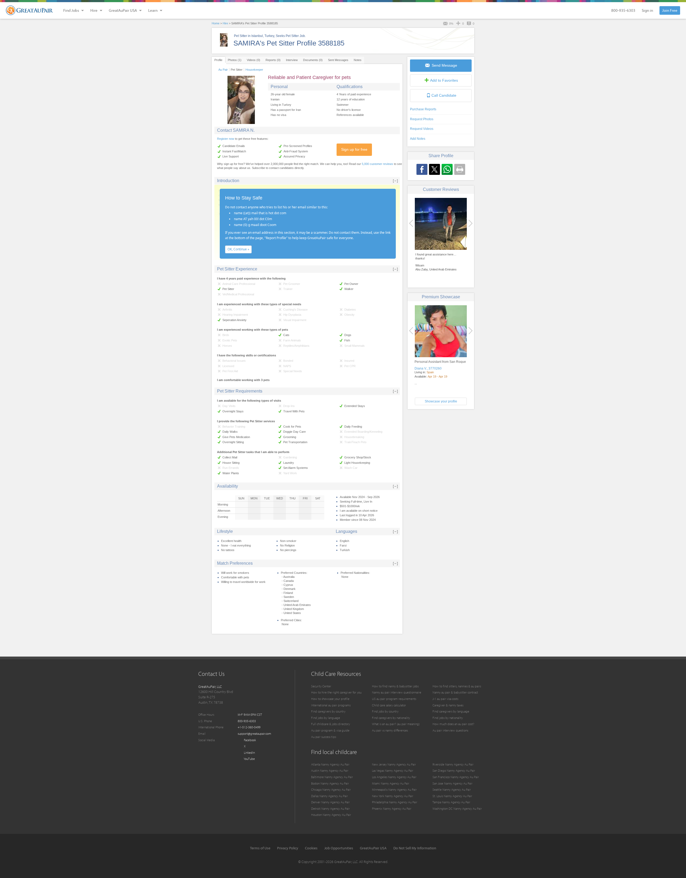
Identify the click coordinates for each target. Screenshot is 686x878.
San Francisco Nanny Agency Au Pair (456, 777)
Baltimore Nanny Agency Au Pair (332, 777)
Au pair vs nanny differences (390, 730)
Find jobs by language (325, 718)
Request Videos (421, 129)
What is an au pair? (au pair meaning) (396, 724)
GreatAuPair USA (373, 848)
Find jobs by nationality (448, 718)
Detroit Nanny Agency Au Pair (330, 809)
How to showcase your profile (330, 699)
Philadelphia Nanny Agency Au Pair (394, 802)
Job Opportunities (338, 848)
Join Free (669, 10)
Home (215, 23)
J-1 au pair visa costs (445, 699)
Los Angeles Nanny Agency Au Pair (394, 777)
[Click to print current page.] (459, 169)
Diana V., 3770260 (428, 368)
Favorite (444, 80)
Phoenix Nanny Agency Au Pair (391, 809)
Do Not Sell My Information (414, 848)
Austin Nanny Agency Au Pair (329, 770)
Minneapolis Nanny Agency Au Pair (394, 789)
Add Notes (417, 139)
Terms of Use (260, 848)
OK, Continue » (238, 249)
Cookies (311, 848)
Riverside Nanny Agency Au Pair (453, 764)
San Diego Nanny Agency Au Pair (454, 770)
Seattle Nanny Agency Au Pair (452, 789)
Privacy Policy (287, 848)
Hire (225, 23)
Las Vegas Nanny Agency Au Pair (392, 770)
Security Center (321, 686)
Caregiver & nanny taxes (448, 705)
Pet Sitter (237, 69)
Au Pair (223, 69)
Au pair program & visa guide (330, 730)
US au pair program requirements (394, 699)
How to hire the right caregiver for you (336, 692)
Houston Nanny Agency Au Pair (331, 815)
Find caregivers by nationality (391, 718)
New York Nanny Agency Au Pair (392, 796)
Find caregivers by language (451, 711)
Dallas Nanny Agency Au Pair (329, 796)
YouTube (249, 759)
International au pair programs (331, 705)
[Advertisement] (440, 450)
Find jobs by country (385, 711)
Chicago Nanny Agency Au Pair (331, 789)
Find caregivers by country (328, 711)
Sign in (647, 10)
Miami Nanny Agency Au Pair (390, 783)
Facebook (249, 740)
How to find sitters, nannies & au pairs (457, 686)
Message (444, 65)
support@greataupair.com (254, 734)
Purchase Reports (423, 109)
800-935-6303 (623, 10)
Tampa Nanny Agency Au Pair (451, 802)
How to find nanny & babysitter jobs (395, 686)
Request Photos (421, 119)
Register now (225, 138)
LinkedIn (249, 753)
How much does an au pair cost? (453, 724)
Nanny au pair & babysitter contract (455, 692)
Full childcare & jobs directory (330, 724)
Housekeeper (254, 69)
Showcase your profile (441, 401)
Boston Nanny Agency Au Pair (330, 783)
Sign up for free (354, 149)
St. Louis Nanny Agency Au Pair (452, 796)
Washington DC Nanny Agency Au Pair (457, 809)
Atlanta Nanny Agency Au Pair (330, 764)
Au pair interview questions (450, 730)
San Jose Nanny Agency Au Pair (452, 783)
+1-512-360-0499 (249, 727)
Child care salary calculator (389, 705)
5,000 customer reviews (377, 163)
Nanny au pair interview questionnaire (396, 692)
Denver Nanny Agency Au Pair (330, 802)
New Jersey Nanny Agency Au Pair (394, 764)
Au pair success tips (323, 737)
